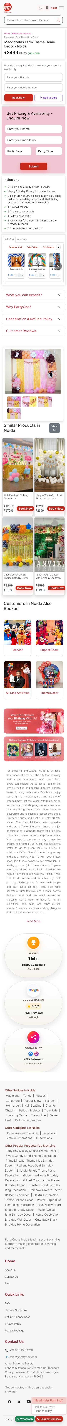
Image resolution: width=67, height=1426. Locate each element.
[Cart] (40, 7)
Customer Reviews (21, 331)
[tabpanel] (33, 408)
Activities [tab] (22, 239)
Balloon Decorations (21, 33)
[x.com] (19, 1401)
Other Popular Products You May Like (30, 1145)
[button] (16, 260)
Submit (33, 166)
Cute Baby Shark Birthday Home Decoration (31, 1222)
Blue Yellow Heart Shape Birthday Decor (33, 1207)
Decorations (44, 1138)
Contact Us (11, 1276)
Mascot (40, 1095)
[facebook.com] (9, 1401)
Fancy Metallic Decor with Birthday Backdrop (48, 576)
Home (7, 33)
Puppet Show (32, 1100)
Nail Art (50, 1100)
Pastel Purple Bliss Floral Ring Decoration (33, 1202)
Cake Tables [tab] (32, 247)
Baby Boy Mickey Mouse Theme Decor (31, 1151)
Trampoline (38, 1115)
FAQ (7, 1303)
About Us (10, 1269)
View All (54, 428)
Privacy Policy (13, 1323)
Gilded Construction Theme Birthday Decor (16, 576)
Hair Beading (32, 1105)
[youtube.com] (28, 1401)
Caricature (12, 1100)
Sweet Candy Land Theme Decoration (31, 1155)
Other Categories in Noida (22, 1128)
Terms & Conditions (16, 1310)
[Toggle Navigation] (61, 7)
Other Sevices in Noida (20, 1090)
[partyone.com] (7, 7)
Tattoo (27, 1095)
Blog (7, 1283)
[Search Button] (58, 20)
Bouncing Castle (16, 1115)
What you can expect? (24, 295)
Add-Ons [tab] (9, 239)
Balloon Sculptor (29, 1110)
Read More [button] (33, 921)
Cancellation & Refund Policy (29, 319)
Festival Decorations (19, 1138)
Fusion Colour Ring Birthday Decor (30, 1212)
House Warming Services (22, 1133)
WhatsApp (26, 1418)
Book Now (18, 97)
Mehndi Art (13, 1105)
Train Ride (50, 1110)
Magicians (12, 1095)
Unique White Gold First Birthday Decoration (49, 497)
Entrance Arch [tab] (16, 247)
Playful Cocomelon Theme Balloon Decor (31, 1197)
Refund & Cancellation (17, 1316)
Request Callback (50, 1418)
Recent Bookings (14, 1330)
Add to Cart (50, 97)
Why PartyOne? (18, 307)
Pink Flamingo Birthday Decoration (16, 497)
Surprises (49, 1133)
